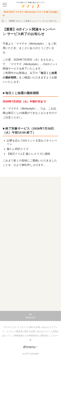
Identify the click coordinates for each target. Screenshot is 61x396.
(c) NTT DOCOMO (30, 354)
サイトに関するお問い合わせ (34, 327)
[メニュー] (4, 4)
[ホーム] (3, 21)
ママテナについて (11, 327)
